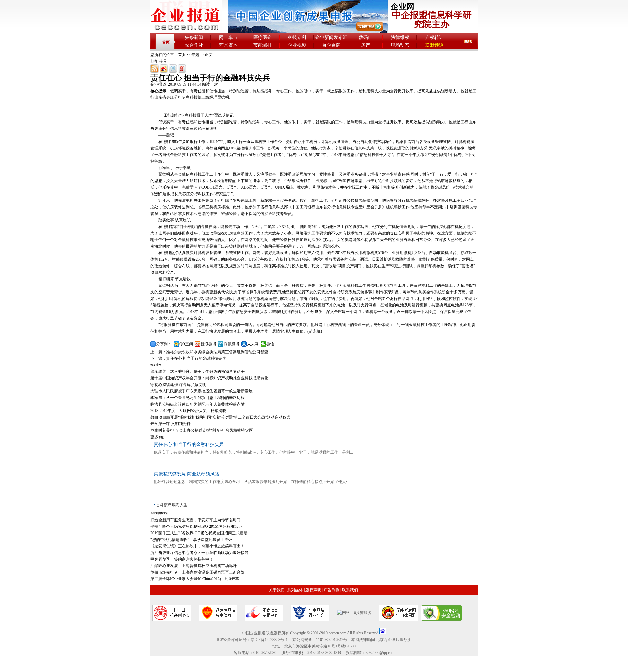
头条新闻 (194, 37)
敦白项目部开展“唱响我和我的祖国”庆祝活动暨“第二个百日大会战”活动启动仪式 (220, 417)
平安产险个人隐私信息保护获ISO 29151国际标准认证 (196, 526)
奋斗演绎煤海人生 (171, 505)
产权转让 (434, 37)
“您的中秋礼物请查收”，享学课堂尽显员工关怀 (191, 539)
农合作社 (194, 45)
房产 (365, 45)
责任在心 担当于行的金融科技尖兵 (196, 358)
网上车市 (228, 37)
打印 (154, 61)
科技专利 (297, 37)
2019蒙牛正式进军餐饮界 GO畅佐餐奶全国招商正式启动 (199, 533)
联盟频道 (434, 45)
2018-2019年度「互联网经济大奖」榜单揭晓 (188, 410)
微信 (270, 344)
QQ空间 (186, 344)
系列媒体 (295, 590)
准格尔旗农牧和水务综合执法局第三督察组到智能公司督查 (217, 352)
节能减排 (262, 45)
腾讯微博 (231, 344)
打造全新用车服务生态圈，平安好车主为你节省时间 (195, 520)
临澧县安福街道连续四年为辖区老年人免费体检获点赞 (197, 404)
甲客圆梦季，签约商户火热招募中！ (181, 559)
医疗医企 (262, 37)
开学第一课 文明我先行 (170, 424)
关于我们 (277, 590)
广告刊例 (332, 590)
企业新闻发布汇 (331, 37)
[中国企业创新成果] (308, 31)
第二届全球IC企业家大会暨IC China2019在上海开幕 (194, 579)
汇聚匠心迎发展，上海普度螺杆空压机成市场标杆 (193, 565)
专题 (195, 54)
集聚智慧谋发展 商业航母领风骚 (186, 474)
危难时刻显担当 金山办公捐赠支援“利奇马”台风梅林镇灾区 (201, 430)
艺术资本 (228, 45)
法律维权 (400, 37)
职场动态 (400, 45)
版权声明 (313, 590)
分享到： (164, 344)
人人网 (253, 344)
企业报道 (158, 84)
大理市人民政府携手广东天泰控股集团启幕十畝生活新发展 (201, 391)
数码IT (366, 37)
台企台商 (331, 45)
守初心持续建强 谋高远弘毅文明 (178, 384)
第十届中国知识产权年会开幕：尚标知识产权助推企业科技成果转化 (209, 378)
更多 (154, 437)
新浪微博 (208, 344)
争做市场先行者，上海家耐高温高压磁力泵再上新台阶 (197, 572)
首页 (166, 42)
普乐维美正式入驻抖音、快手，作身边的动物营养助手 (197, 371)
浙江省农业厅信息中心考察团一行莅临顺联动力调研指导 (199, 552)
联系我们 (350, 590)
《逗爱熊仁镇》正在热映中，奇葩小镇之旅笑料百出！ (197, 546)
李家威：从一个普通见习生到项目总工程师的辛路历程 (197, 397)
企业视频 (297, 45)
